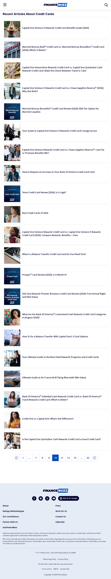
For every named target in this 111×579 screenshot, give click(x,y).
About (6, 505)
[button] (4, 4)
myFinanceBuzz (10, 527)
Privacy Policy (63, 559)
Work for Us (61, 511)
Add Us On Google (70, 498)
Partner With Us (10, 522)
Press (58, 505)
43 (88, 457)
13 (75, 457)
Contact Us (61, 516)
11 (62, 457)
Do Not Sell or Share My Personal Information (55, 564)
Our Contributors (11, 516)
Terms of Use (47, 569)
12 (68, 457)
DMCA (55, 569)
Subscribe (60, 522)
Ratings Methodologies (13, 511)
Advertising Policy (49, 559)
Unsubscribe (64, 569)
